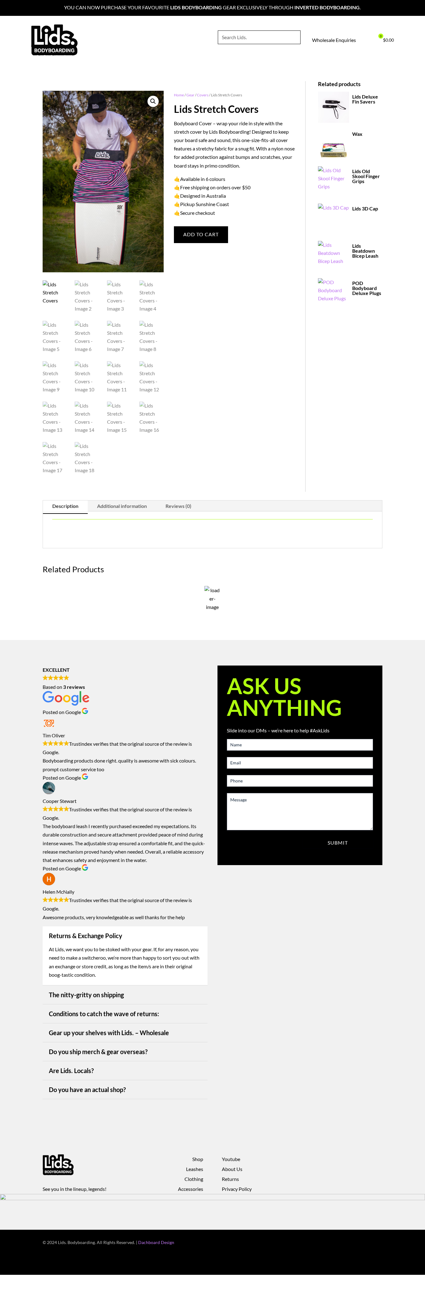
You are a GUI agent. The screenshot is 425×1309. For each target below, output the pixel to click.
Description (65, 506)
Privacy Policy (237, 1189)
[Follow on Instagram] (365, 1243)
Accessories (190, 1189)
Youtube (231, 1159)
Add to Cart (201, 234)
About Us (232, 1169)
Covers (202, 95)
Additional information (122, 506)
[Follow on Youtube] (377, 1243)
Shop (197, 1159)
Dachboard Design (156, 1242)
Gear (190, 95)
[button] (153, 101)
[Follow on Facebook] (352, 1243)
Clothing (193, 1179)
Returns (230, 1179)
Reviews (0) (178, 506)
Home (179, 95)
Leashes (194, 1169)
